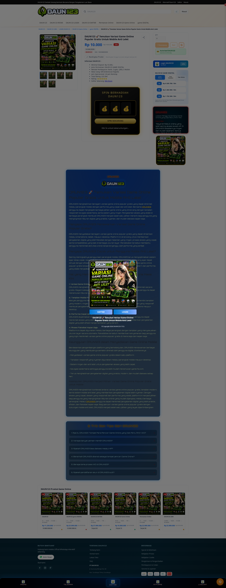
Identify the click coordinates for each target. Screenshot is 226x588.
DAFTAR (101, 312)
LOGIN (125, 312)
